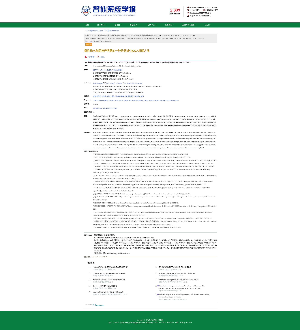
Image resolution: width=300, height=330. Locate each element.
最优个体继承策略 (118, 96)
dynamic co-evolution (116, 100)
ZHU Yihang (110, 83)
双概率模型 (97, 96)
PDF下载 (91, 57)
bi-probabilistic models (100, 100)
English (207, 25)
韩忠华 (95, 70)
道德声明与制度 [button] (188, 25)
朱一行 (103, 70)
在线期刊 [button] (168, 25)
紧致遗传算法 (129, 96)
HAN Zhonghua (98, 83)
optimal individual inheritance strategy (136, 100)
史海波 (109, 70)
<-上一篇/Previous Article (94, 31)
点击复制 (89, 44)
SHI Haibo (119, 83)
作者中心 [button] (133, 25)
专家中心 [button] (151, 25)
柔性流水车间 (139, 96)
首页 (87, 25)
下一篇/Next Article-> (111, 31)
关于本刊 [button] (100, 25)
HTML (102, 57)
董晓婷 (120, 70)
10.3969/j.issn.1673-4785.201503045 (105, 108)
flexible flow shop (173, 100)
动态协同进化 (106, 96)
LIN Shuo (127, 83)
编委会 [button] (117, 25)
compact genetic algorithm (157, 100)
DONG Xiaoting (137, 83)
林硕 (115, 70)
